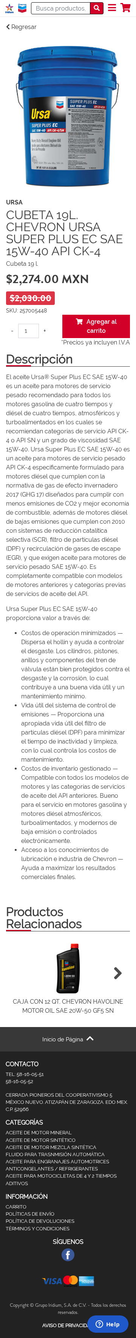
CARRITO (16, 1207)
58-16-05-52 (19, 1081)
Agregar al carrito (102, 326)
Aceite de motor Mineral (39, 1132)
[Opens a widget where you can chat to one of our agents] (107, 1324)
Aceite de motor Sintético (41, 1140)
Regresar (23, 26)
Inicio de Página (63, 1039)
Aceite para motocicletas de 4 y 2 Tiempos (61, 1176)
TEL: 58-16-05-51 (25, 1074)
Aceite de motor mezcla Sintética (51, 1147)
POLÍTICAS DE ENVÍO (30, 1214)
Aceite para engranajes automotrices (57, 1161)
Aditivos (17, 1183)
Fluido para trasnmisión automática (55, 1154)
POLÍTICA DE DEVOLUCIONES (40, 1221)
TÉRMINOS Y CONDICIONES (38, 1228)
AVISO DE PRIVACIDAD (68, 1325)
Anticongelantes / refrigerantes (52, 1169)
